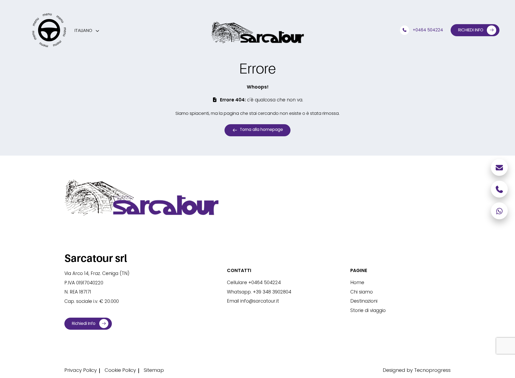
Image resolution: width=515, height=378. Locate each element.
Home (357, 283)
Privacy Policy (80, 370)
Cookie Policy (120, 370)
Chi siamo (361, 292)
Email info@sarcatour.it (253, 301)
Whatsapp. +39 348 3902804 (259, 292)
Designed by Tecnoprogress (417, 370)
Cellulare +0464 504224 (254, 283)
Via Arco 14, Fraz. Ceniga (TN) (97, 274)
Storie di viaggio (368, 311)
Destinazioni (363, 301)
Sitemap (154, 370)
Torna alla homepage (261, 130)
